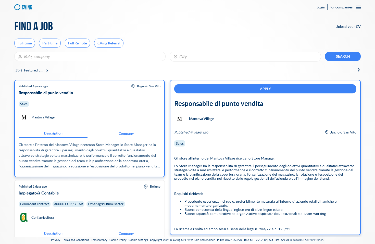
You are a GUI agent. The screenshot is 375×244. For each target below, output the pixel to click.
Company (126, 133)
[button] (24, 43)
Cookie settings (138, 240)
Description (53, 133)
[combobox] (245, 57)
